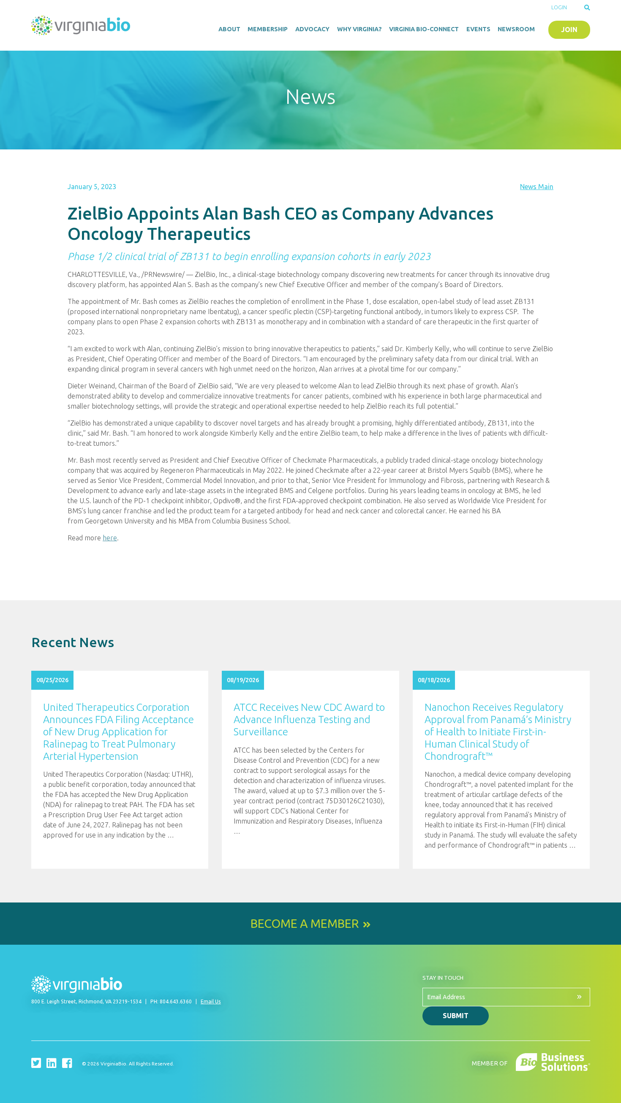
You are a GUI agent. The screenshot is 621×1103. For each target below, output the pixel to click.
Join (569, 29)
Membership (268, 29)
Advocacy (312, 29)
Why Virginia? (359, 29)
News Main (536, 186)
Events (478, 29)
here (110, 538)
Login (559, 7)
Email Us (211, 1001)
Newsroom (516, 29)
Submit (455, 1015)
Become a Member (305, 924)
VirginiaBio (82, 25)
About (229, 29)
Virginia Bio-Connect (424, 29)
